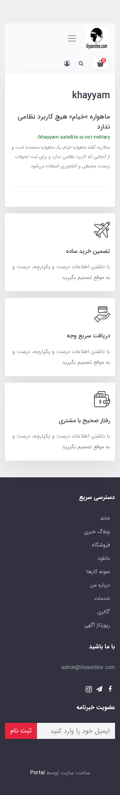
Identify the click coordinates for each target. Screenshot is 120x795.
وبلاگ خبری (97, 531)
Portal (37, 773)
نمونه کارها (98, 572)
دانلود (104, 558)
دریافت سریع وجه (88, 335)
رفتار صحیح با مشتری (84, 420)
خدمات (102, 598)
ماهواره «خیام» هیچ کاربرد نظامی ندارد (64, 122)
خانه (105, 518)
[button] (100, 63)
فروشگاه (101, 545)
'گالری (103, 612)
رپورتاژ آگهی (97, 625)
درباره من (100, 585)
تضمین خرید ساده (88, 251)
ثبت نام (21, 731)
